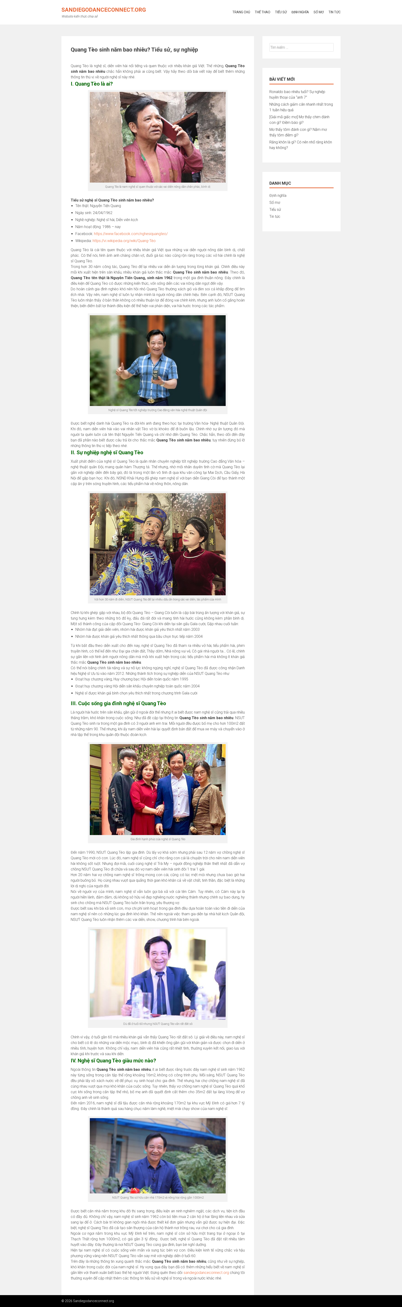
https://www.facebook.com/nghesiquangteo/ (131, 234)
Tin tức (334, 12)
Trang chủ (241, 12)
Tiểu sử (281, 12)
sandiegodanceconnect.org (206, 1272)
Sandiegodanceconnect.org (103, 10)
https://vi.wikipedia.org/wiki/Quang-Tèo (124, 241)
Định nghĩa (300, 12)
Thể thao (262, 12)
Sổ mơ (319, 12)
